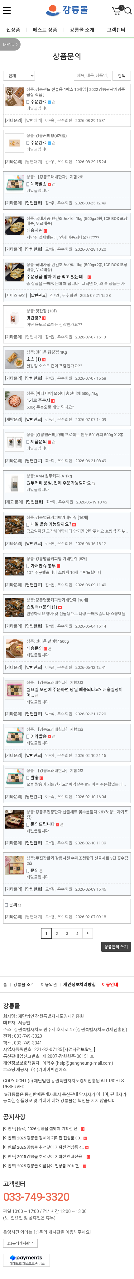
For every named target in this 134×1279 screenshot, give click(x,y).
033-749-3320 (28, 1036)
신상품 (13, 30)
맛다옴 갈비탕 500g (52, 641)
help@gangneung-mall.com (84, 1063)
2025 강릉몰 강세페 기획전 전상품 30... (43, 1138)
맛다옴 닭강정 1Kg (51, 352)
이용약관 (49, 984)
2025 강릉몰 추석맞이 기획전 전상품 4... (44, 1147)
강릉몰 (11, 1006)
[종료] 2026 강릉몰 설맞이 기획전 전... (42, 1128)
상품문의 (116, 947)
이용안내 (110, 984)
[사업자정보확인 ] (79, 1049)
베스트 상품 (45, 30)
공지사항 (14, 1117)
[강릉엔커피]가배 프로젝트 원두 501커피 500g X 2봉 (79, 434)
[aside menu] (7, 10)
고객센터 (14, 1184)
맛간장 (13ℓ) (46, 311)
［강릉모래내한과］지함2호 (59, 177)
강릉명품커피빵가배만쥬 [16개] (62, 517)
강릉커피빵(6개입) (51, 135)
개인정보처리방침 (79, 984)
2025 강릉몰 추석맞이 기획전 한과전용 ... (45, 1156)
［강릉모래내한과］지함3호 (59, 682)
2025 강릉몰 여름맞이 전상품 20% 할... (43, 1166)
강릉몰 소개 (24, 984)
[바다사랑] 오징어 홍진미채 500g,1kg (67, 393)
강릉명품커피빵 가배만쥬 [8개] (61, 559)
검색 (128, 11)
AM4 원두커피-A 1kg (54, 476)
